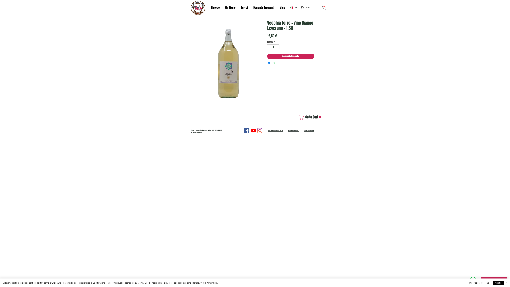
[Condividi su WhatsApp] (274, 63)
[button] (324, 8)
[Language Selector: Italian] (293, 7)
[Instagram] (259, 130)
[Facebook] (246, 130)
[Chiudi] (506, 283)
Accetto (498, 282)
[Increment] (277, 47)
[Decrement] (269, 47)
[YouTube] (253, 130)
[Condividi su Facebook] (269, 63)
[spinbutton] (273, 47)
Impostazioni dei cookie (479, 282)
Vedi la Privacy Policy (209, 282)
